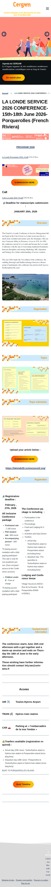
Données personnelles (24, 880)
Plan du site (25, 883)
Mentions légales (8, 880)
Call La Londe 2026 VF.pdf (12, 197)
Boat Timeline (23, 784)
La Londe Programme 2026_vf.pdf (15, 157)
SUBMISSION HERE (24, 182)
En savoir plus (13, 77)
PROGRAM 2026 (25, 147)
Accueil (5, 93)
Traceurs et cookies (41, 880)
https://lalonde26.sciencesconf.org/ (25, 468)
